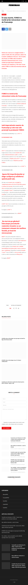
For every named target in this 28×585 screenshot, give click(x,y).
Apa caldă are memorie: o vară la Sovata (10, 522)
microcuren (17, 252)
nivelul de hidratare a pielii (11, 154)
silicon (3, 188)
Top (14, 582)
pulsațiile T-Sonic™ (8, 190)
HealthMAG (5, 504)
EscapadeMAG (6, 497)
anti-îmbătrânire (22, 240)
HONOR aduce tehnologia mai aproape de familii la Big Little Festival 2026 (13, 339)
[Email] (18, 308)
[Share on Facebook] (3, 29)
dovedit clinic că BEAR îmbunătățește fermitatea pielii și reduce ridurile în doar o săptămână (14, 248)
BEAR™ (20, 213)
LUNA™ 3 (23, 166)
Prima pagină (3, 11)
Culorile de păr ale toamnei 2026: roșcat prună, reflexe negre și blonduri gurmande (18, 454)
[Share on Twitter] (6, 29)
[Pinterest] (16, 308)
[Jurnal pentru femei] (14, 5)
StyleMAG (5, 507)
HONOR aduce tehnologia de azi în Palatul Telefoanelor (11, 361)
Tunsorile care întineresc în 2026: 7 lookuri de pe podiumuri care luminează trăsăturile (18, 439)
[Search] (25, 1)
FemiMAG (4, 14)
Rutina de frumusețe (16, 305)
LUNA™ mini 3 (5, 204)
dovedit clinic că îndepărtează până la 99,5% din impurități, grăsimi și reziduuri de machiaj (14, 184)
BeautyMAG (5, 494)
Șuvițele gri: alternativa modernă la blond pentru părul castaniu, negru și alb (13, 382)
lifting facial (19, 254)
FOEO (7, 305)
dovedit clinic (18, 152)
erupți (3, 194)
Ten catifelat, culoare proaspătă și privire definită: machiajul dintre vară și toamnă (18, 469)
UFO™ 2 (20, 133)
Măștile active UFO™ (15, 158)
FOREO (11, 58)
